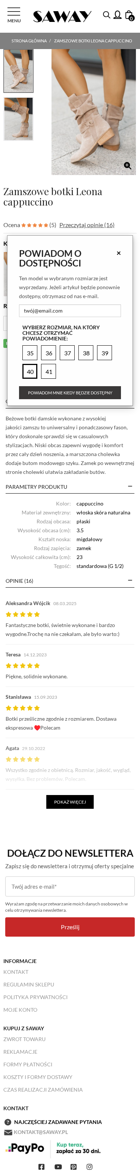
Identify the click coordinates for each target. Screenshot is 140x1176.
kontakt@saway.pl (41, 1132)
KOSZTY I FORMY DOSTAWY (37, 1077)
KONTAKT (15, 972)
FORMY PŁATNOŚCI (27, 1064)
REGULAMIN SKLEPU (28, 984)
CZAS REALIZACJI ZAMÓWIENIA (43, 1089)
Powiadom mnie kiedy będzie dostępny (70, 392)
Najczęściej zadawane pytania (58, 1122)
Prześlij (70, 926)
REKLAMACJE (20, 1052)
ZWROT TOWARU (24, 1039)
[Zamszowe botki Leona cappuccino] (94, 112)
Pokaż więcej (70, 802)
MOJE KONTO (20, 1010)
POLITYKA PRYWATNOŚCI (35, 997)
